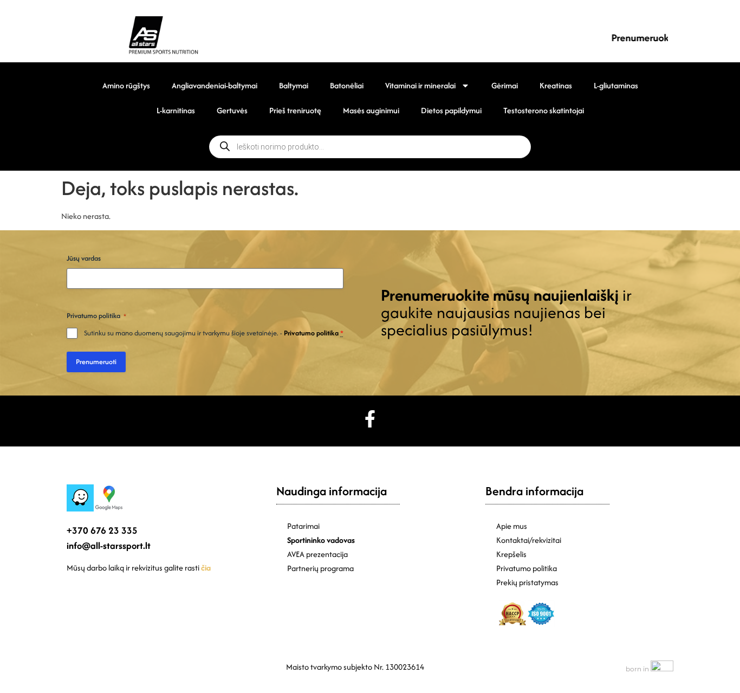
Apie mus (511, 526)
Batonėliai (346, 85)
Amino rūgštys (126, 85)
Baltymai (293, 85)
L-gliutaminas (616, 85)
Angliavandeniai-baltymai (214, 85)
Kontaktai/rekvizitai (528, 540)
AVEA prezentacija (317, 554)
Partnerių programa (320, 568)
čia (206, 567)
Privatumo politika (311, 333)
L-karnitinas (176, 110)
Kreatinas (556, 85)
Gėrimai (504, 85)
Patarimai (303, 526)
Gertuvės (232, 110)
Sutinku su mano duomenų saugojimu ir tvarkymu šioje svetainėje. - (213, 333)
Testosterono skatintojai (543, 110)
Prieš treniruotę (295, 110)
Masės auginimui (371, 110)
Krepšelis (511, 554)
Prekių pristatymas (527, 582)
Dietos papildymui (451, 110)
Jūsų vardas (84, 258)
